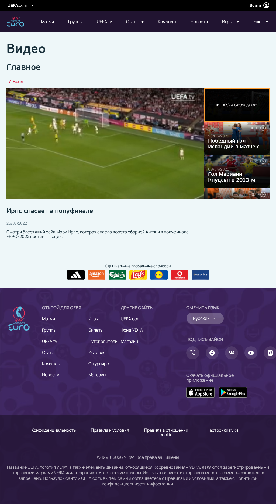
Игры (93, 319)
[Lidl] (159, 275)
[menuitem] (47, 21)
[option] (237, 105)
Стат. (47, 352)
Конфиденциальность (53, 430)
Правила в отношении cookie (166, 432)
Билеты (96, 330)
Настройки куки (222, 430)
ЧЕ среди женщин (15, 21)
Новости (50, 375)
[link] (47, 21)
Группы (49, 330)
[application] (105, 143)
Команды (51, 364)
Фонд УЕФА (132, 330)
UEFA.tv (49, 341)
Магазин (97, 375)
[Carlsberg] (117, 275)
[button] (135, 21)
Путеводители (103, 341)
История (97, 352)
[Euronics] (200, 275)
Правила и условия (110, 430)
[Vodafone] (179, 275)
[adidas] (76, 275)
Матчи (48, 319)
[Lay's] (138, 275)
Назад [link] (18, 81)
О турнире (98, 364)
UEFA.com (131, 319)
